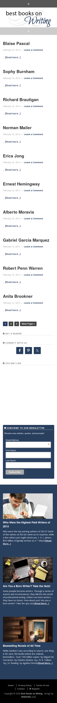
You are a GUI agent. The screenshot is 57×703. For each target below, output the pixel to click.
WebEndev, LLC (28, 696)
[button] (28, 3)
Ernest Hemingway (21, 184)
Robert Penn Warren (23, 268)
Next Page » (28, 323)
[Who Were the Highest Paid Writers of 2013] (28, 517)
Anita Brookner (18, 296)
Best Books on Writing (28, 18)
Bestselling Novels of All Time (21, 646)
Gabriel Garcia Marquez (26, 240)
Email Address (27, 440)
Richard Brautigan (21, 99)
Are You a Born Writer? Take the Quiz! (26, 586)
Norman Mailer (17, 127)
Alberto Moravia (18, 212)
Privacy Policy (25, 685)
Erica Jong (13, 156)
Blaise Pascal (16, 43)
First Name (11, 450)
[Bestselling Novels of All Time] (28, 640)
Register (36, 689)
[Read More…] (41, 603)
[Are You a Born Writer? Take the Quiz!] (28, 581)
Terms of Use (42, 685)
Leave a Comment (33, 50)
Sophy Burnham (18, 71)
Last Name (11, 460)
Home (11, 685)
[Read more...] (13, 57)
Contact (21, 689)
